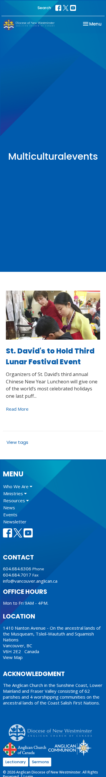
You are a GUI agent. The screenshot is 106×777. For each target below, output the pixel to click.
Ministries (13, 493)
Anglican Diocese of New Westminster (52, 730)
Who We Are (16, 486)
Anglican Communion (70, 747)
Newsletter (14, 522)
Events (10, 515)
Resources (14, 500)
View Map (13, 657)
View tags (17, 442)
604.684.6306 (17, 569)
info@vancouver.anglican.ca (30, 581)
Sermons (40, 762)
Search (44, 8)
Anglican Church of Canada (25, 748)
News (9, 507)
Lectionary (15, 762)
